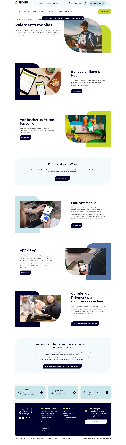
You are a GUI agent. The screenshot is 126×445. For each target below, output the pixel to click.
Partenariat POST (45, 428)
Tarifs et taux (66, 419)
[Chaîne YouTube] (23, 418)
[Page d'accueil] (21, 3)
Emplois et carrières (46, 417)
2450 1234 (51, 359)
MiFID (57, 438)
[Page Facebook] (20, 418)
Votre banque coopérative (47, 413)
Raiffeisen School (45, 426)
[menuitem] (40, 3)
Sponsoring (44, 421)
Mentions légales (20, 438)
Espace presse (44, 419)
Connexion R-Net (67, 415)
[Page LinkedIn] (29, 418)
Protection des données (36, 438)
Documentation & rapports (69, 417)
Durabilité (43, 430)
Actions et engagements (47, 415)
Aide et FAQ (66, 411)
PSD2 (49, 438)
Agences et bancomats (68, 413)
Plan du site (66, 438)
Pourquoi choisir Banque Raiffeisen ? (50, 411)
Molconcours (44, 424)
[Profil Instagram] (26, 418)
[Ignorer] (82, 18)
